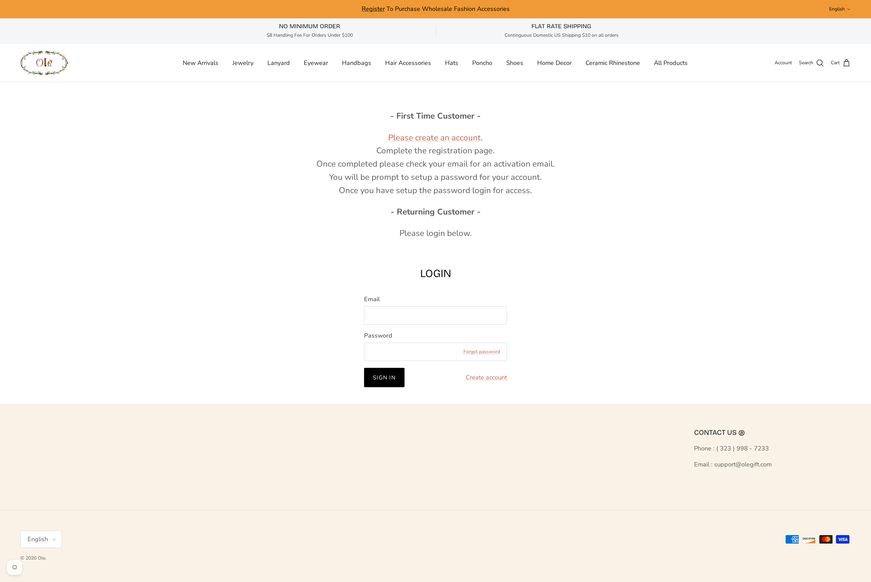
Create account (486, 377)
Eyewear (316, 63)
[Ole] (44, 63)
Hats (451, 63)
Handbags (356, 63)
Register (373, 9)
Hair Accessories (408, 63)
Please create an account (434, 137)
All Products (671, 63)
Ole (41, 558)
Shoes (514, 63)
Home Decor (554, 63)
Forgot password (481, 351)
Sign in (384, 377)
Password (378, 335)
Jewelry (242, 63)
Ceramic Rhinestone (613, 63)
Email (372, 299)
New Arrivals (200, 63)
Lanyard (278, 63)
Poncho (482, 63)
